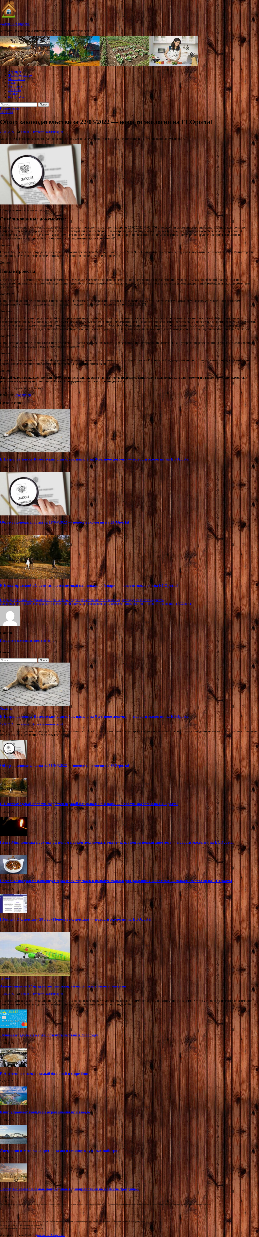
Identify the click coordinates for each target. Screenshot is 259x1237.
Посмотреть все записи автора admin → (27, 640)
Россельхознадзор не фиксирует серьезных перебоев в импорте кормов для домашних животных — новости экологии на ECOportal (116, 881)
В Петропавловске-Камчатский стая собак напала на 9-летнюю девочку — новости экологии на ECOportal (94, 459)
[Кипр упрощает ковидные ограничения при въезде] (13, 1104)
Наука (12, 82)
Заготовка (15, 86)
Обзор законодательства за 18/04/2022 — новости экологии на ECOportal (64, 522)
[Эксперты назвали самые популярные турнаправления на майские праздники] (13, 1181)
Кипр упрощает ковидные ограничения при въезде (45, 1112)
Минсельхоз (16, 79)
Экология (14, 90)
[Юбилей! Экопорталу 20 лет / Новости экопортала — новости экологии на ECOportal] (13, 911)
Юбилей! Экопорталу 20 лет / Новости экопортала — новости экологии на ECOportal (75, 919)
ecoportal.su (23, 395)
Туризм (13, 93)
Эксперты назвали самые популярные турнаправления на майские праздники (69, 1189)
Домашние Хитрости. (15, 24)
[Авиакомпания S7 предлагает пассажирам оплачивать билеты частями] (35, 974)
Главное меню (10, 108)
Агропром (15, 72)
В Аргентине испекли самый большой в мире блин (44, 1074)
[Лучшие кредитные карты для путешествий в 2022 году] (13, 1027)
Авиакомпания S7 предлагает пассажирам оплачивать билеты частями (63, 986)
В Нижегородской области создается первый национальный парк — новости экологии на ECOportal (89, 585)
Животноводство (20, 75)
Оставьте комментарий (47, 132)
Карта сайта (16, 97)
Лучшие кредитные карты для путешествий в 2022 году (49, 1035)
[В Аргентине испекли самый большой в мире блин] (13, 1065)
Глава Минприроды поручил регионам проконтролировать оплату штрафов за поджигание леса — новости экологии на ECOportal (117, 842)
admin (25, 132)
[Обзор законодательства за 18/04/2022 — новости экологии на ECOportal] (35, 514)
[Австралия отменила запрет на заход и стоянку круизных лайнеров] (13, 1142)
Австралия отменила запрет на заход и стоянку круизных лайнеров (59, 1150)
